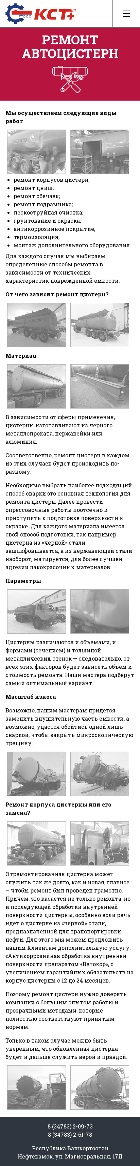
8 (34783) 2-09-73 (70, 1126)
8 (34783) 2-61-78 (70, 1134)
